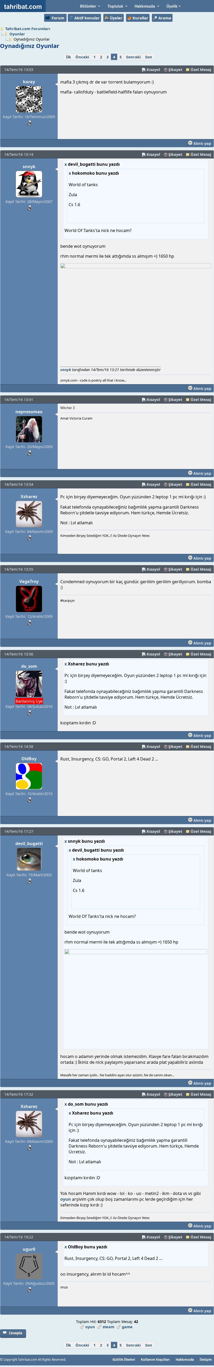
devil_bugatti (29, 843)
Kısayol (153, 69)
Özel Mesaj (201, 69)
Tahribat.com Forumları (27, 28)
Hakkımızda (185, 1359)
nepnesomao (29, 412)
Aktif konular (87, 17)
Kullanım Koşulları (155, 1359)
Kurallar (140, 17)
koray (29, 82)
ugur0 (29, 1249)
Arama (164, 17)
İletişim (206, 1359)
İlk (68, 56)
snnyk (29, 166)
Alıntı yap (201, 143)
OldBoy (29, 759)
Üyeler (116, 17)
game (127, 1327)
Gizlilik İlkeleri (123, 1359)
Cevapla (15, 1333)
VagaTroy (29, 581)
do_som (29, 666)
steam (108, 1327)
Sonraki (133, 56)
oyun (65, 1199)
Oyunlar (17, 33)
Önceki (82, 56)
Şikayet (175, 69)
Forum (58, 17)
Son (148, 56)
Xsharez (29, 496)
